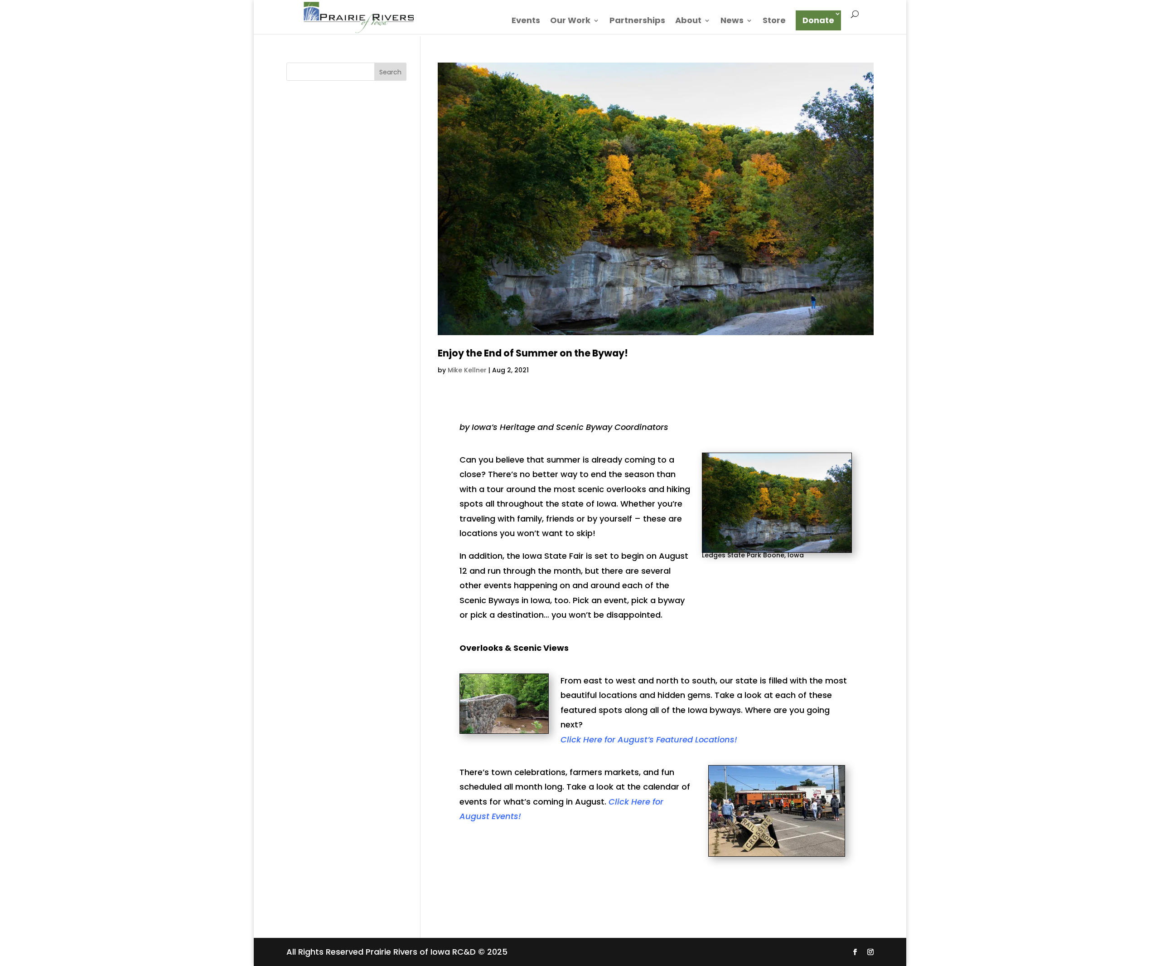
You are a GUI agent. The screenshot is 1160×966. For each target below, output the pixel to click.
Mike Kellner (467, 370)
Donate (818, 20)
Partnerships (637, 21)
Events (526, 21)
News (732, 21)
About (688, 21)
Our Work (570, 21)
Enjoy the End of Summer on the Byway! (533, 353)
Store (774, 21)
